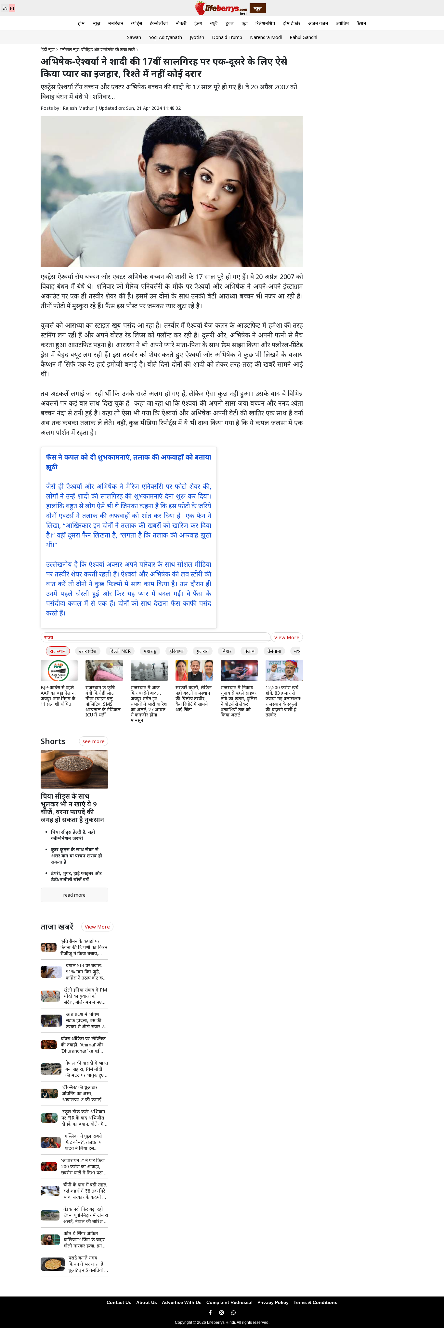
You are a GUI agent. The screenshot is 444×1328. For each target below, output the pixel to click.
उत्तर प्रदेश (88, 651)
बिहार (226, 651)
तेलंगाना (274, 651)
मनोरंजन (115, 23)
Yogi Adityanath (165, 37)
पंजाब (249, 651)
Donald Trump (227, 37)
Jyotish (197, 37)
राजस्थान (58, 651)
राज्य (48, 637)
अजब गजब (318, 23)
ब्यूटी (214, 23)
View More (286, 637)
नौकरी (181, 23)
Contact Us (119, 1302)
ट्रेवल (230, 23)
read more (74, 895)
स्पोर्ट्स (136, 23)
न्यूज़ (96, 23)
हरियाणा (176, 651)
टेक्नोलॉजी (159, 23)
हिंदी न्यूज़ (48, 49)
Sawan (134, 37)
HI (12, 8)
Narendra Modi (266, 37)
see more (94, 741)
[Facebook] (210, 1312)
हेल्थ (198, 23)
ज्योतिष (342, 23)
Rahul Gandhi (303, 37)
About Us (146, 1302)
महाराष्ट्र (150, 651)
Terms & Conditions (315, 1302)
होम (81, 23)
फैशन (361, 23)
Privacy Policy (273, 1302)
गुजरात (203, 651)
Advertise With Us (182, 1302)
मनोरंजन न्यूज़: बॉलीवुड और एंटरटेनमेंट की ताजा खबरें (97, 49)
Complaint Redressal (229, 1302)
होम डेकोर (291, 23)
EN (5, 8)
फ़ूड (245, 23)
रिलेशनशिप (265, 23)
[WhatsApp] (233, 1312)
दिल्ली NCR (120, 651)
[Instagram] (221, 1312)
